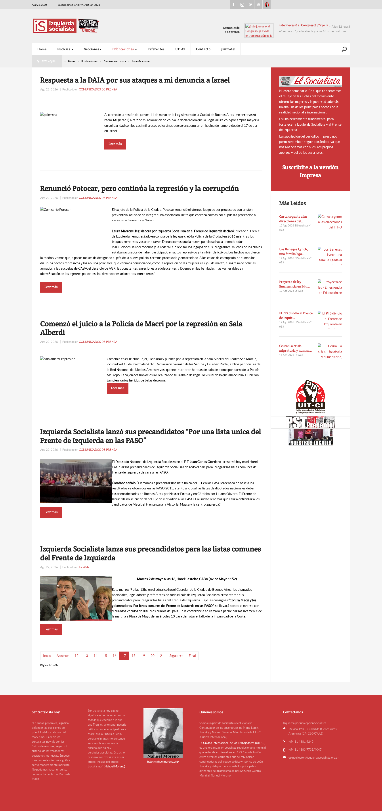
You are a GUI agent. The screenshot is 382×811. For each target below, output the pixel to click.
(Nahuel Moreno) (114, 766)
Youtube (258, 4)
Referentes (156, 49)
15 (105, 656)
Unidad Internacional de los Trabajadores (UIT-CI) (234, 743)
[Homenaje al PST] (310, 422)
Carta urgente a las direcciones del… (293, 218)
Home (41, 49)
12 (76, 656)
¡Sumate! (228, 49)
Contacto (203, 49)
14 (95, 656)
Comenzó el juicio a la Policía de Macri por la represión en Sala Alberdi (141, 328)
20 (153, 656)
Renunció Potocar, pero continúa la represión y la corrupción (139, 188)
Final (192, 656)
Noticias (64, 49)
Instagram (242, 4)
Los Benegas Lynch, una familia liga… (293, 251)
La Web (84, 567)
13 (86, 656)
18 (134, 656)
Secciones (91, 49)
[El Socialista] (310, 81)
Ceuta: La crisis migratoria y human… (295, 348)
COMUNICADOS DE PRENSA (98, 89)
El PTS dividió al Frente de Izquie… (296, 315)
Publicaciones (123, 49)
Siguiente (176, 656)
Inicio (47, 656)
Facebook (234, 4)
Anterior (63, 656)
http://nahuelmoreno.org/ (163, 761)
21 (162, 656)
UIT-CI (267, 4)
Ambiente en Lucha (115, 61)
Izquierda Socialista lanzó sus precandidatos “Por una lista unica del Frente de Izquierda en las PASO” (150, 436)
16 (115, 656)
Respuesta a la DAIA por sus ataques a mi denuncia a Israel (135, 79)
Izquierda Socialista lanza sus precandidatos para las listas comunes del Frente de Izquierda (150, 553)
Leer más (115, 144)
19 (143, 656)
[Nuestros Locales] (310, 437)
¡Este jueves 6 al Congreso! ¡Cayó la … (305, 25)
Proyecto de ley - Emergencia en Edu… (294, 284)
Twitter (250, 4)
